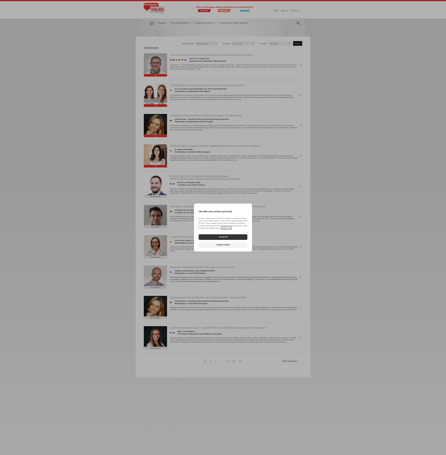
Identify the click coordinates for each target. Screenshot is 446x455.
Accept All (223, 237)
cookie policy (226, 228)
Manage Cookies (223, 245)
